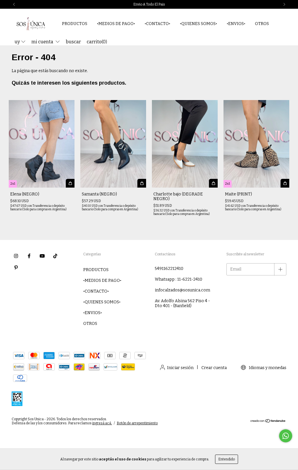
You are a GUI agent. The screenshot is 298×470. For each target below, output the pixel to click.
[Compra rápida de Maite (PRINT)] (285, 183)
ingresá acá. (102, 423)
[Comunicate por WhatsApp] (285, 435)
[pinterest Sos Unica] (16, 267)
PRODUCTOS (74, 23)
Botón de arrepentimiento (137, 423)
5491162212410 (169, 268)
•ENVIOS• (236, 23)
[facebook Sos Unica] (29, 256)
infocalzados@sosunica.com (182, 290)
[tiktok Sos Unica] (55, 256)
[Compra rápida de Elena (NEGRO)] (70, 183)
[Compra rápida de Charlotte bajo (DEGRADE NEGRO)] (213, 183)
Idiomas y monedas (267, 367)
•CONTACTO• (157, 23)
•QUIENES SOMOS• (198, 23)
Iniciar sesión (180, 367)
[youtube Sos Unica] (42, 256)
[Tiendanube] (268, 422)
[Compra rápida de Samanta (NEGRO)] (141, 183)
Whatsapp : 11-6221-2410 (178, 279)
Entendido (226, 459)
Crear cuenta (214, 367)
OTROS (262, 23)
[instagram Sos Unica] (16, 256)
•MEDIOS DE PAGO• (116, 23)
